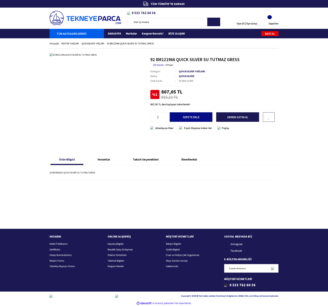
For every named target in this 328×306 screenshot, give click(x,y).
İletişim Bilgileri (173, 243)
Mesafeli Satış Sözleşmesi (120, 249)
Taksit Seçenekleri (145, 159)
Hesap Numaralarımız (61, 255)
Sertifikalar (55, 249)
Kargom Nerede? (153, 33)
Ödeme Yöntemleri (117, 255)
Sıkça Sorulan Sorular (177, 260)
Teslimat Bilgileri (116, 260)
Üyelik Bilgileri (173, 249)
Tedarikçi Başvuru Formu (62, 266)
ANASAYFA (114, 33)
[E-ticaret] (163, 303)
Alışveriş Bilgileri (116, 243)
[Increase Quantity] (164, 117)
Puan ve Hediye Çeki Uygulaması (182, 255)
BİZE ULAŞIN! (176, 33)
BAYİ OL (270, 33)
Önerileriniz (189, 159)
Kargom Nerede (116, 266)
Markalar (131, 33)
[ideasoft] (144, 303)
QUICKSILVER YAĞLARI (192, 71)
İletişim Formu (57, 260)
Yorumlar (104, 159)
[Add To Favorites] (269, 117)
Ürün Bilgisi (67, 159)
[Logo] (85, 17)
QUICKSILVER (186, 76)
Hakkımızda (172, 266)
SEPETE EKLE (191, 117)
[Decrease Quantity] (152, 117)
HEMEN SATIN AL (237, 117)
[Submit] (272, 268)
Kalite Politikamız (59, 243)
